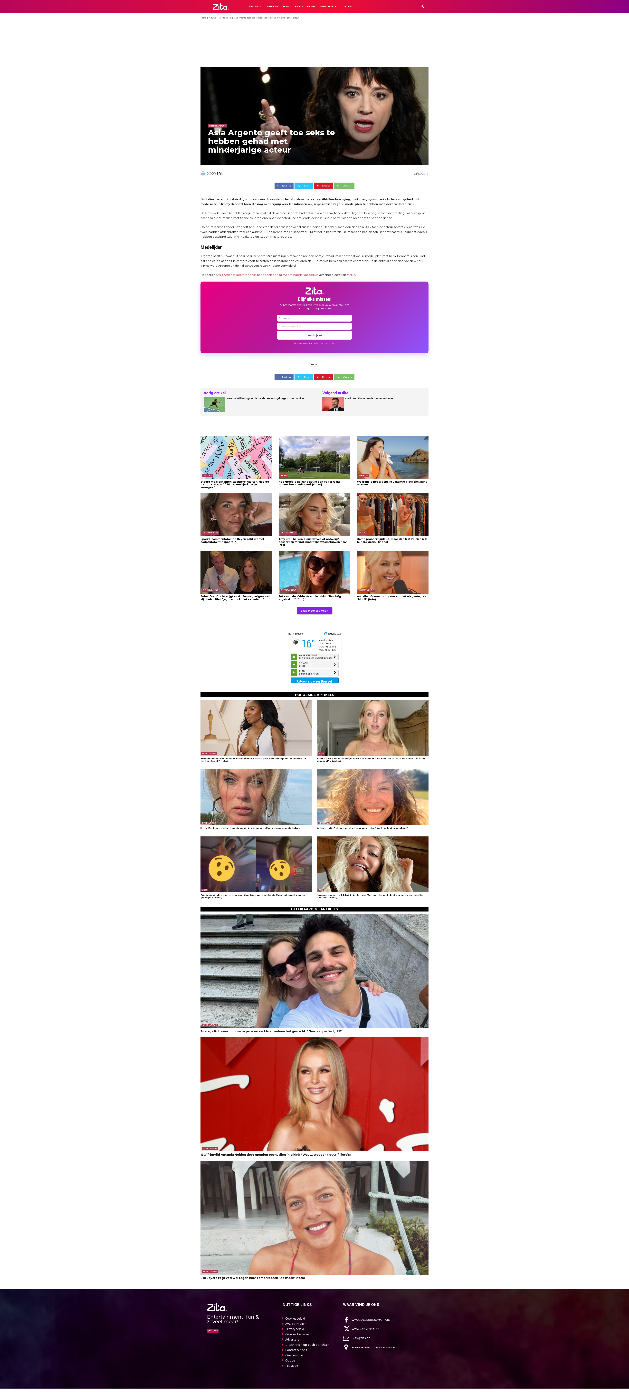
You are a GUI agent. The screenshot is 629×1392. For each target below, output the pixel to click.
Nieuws (212, 17)
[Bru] (203, 173)
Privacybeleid (294, 1329)
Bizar (321, 753)
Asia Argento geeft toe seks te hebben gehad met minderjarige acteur (267, 274)
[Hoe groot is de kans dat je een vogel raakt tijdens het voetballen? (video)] (314, 457)
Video (284, 475)
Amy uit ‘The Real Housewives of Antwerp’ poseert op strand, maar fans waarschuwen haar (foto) (313, 542)
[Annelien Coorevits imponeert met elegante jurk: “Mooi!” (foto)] (393, 572)
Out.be (290, 1360)
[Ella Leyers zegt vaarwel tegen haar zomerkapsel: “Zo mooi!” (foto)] (314, 1218)
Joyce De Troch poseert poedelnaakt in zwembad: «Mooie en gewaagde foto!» (250, 828)
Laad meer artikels (313, 610)
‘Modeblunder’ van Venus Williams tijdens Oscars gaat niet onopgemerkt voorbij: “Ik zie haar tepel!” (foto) (253, 760)
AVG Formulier (295, 1324)
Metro (351, 274)
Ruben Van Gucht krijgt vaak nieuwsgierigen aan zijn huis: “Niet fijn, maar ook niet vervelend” (235, 598)
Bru (219, 173)
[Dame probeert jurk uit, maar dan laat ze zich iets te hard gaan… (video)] (393, 514)
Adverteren (293, 1339)
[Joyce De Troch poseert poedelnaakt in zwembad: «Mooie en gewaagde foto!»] (256, 797)
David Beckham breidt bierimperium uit (370, 398)
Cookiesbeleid (295, 1318)
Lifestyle (207, 475)
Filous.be (291, 1366)
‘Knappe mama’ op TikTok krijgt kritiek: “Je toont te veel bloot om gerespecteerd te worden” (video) (370, 896)
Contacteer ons (296, 1350)
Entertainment (225, 17)
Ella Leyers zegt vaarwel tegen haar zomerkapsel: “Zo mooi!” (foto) (252, 1278)
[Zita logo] (221, 6)
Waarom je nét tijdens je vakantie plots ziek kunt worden (392, 483)
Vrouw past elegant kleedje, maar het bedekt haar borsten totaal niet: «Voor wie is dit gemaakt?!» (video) (371, 760)
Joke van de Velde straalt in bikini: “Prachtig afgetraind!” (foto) (310, 598)
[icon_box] (367, 1319)
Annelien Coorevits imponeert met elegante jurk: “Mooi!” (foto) (392, 598)
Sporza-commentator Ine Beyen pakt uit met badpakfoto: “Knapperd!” (232, 541)
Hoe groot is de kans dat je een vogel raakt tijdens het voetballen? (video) (309, 483)
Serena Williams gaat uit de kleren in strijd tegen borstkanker (265, 398)
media (314, 364)
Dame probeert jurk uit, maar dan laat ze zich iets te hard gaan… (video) (392, 541)
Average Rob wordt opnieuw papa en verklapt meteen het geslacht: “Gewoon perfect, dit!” (271, 1031)
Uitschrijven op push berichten (307, 1345)
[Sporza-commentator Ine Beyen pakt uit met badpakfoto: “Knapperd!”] (236, 514)
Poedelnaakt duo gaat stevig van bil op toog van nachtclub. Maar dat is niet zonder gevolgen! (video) (252, 896)
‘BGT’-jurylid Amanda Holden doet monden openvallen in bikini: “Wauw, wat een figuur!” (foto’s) (275, 1155)
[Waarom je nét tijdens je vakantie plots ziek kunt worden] (393, 457)
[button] (422, 6)
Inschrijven (314, 335)
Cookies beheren (297, 1334)
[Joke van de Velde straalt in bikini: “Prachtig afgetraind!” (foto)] (314, 572)
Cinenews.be (294, 1355)
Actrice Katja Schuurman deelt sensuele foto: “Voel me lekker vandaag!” (362, 828)
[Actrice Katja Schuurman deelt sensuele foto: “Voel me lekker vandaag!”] (373, 797)
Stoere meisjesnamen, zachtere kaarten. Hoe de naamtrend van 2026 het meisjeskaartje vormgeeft (234, 484)
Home (203, 17)
